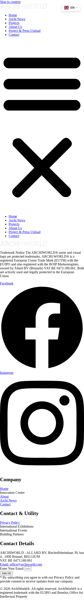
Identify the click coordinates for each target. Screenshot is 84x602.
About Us (15, 27)
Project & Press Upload (24, 31)
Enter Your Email (12, 568)
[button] (42, 125)
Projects (14, 23)
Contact (14, 34)
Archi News (17, 19)
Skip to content (10, 2)
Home (13, 15)
